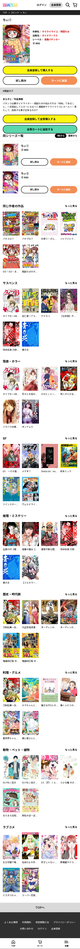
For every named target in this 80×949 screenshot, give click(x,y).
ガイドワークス (50, 35)
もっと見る (71, 206)
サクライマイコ (50, 31)
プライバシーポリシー (64, 922)
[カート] (75, 5)
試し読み (21, 80)
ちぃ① (25, 145)
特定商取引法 (42, 922)
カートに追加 (59, 80)
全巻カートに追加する (40, 129)
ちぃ (25, 12)
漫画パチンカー (52, 39)
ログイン (42, 4)
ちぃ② (25, 173)
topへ (40, 907)
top (5, 12)
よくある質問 (11, 922)
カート (40, 946)
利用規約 (26, 922)
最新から (72, 135)
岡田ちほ (64, 31)
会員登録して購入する (40, 70)
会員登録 (56, 4)
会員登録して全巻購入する (40, 119)
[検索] (67, 5)
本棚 (66, 946)
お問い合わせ (26, 928)
